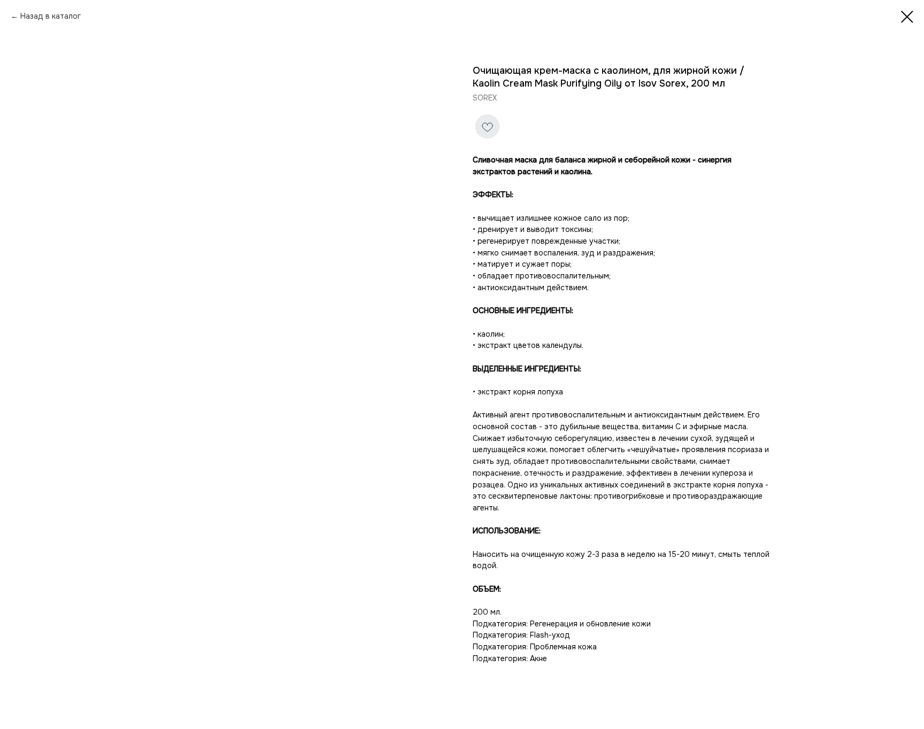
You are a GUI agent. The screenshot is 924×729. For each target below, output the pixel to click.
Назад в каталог (50, 16)
